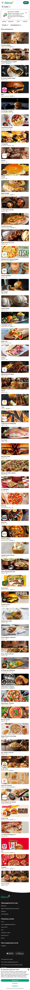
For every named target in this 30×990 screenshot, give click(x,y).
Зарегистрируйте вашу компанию (10, 908)
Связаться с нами (5, 932)
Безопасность (5, 935)
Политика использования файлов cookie (11, 964)
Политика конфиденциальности (9, 962)
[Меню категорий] (2, 2)
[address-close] (26, 12)
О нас (2, 921)
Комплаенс (4, 967)
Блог (2, 930)
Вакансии (3, 905)
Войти (3, 938)
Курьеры (3, 911)
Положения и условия (7, 959)
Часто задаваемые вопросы (8, 924)
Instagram (3, 945)
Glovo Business (4, 914)
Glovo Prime (4, 927)
